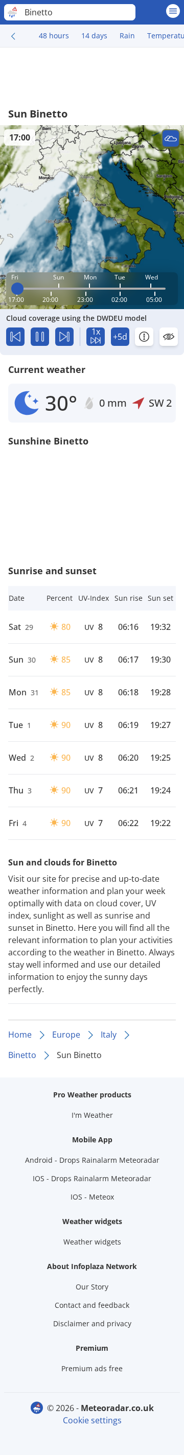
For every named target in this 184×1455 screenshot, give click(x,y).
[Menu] (173, 11)
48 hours (54, 35)
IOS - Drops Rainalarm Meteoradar (92, 1178)
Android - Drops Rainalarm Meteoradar (92, 1160)
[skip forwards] (64, 336)
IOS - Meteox (92, 1197)
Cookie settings (92, 1420)
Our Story (92, 1287)
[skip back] (15, 336)
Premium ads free (92, 1368)
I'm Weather (92, 1115)
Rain (127, 35)
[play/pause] (40, 336)
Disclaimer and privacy (92, 1323)
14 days (94, 35)
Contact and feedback (92, 1305)
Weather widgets (92, 1242)
